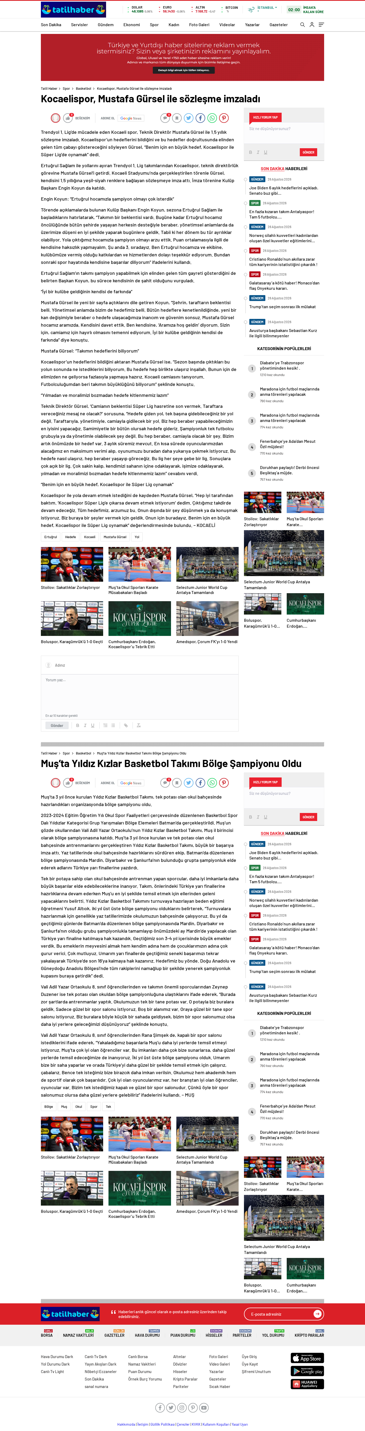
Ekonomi (131, 24)
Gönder (57, 725)
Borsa (47, 1333)
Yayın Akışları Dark (101, 1364)
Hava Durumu (147, 1333)
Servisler (79, 24)
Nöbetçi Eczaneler (101, 1371)
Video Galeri (219, 1364)
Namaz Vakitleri (78, 1333)
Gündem (106, 24)
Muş (64, 1106)
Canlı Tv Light (52, 1371)
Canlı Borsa (138, 1356)
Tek (108, 1106)
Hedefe (70, 537)
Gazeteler (279, 24)
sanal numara (96, 1386)
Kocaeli (89, 537)
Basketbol (83, 88)
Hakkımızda (126, 1424)
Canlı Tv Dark (96, 1356)
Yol (137, 537)
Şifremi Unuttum (256, 1371)
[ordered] (105, 725)
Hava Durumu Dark (57, 1356)
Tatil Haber (49, 88)
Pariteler (242, 1333)
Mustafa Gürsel (115, 537)
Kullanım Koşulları (216, 1424)
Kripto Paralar (309, 1333)
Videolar (227, 24)
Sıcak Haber (219, 1386)
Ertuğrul (50, 537)
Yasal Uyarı (240, 1424)
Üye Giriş (249, 1356)
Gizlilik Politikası (162, 1424)
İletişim (142, 1424)
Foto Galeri (199, 24)
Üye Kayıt (250, 1364)
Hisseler (214, 1333)
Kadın (174, 24)
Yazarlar (252, 24)
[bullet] (113, 725)
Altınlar (179, 1356)
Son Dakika (51, 24)
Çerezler (183, 1424)
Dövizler (180, 1364)
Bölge (48, 1106)
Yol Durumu (273, 1333)
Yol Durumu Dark (55, 1364)
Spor (154, 24)
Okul (78, 1106)
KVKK (196, 1424)
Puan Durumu (182, 1333)
